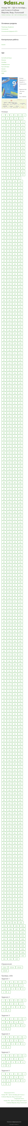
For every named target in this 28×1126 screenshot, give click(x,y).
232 (20, 287)
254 (9, 307)
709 (4, 684)
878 (9, 823)
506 (9, 515)
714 (9, 687)
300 (20, 343)
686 (9, 664)
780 (20, 740)
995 (15, 919)
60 (18, 151)
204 (20, 264)
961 (4, 892)
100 (18, 178)
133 (4, 207)
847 (15, 796)
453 (4, 472)
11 (21, 118)
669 (4, 651)
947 (15, 879)
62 (3, 155)
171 (15, 237)
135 (15, 207)
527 (15, 532)
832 (20, 783)
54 (13, 148)
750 (9, 717)
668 (20, 648)
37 (3, 138)
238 (9, 294)
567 (15, 565)
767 (15, 730)
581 (4, 578)
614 (9, 605)
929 (4, 866)
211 (15, 270)
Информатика (5, 64)
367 (15, 399)
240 (20, 294)
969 (4, 899)
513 (4, 522)
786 (9, 747)
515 (15, 522)
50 (18, 145)
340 (20, 376)
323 (15, 363)
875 (15, 820)
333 (4, 373)
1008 (22, 929)
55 (18, 148)
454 (9, 472)
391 (15, 419)
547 (15, 548)
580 (20, 575)
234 (9, 290)
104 (20, 181)
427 (15, 449)
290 (9, 337)
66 (23, 155)
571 (15, 568)
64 (13, 155)
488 (20, 499)
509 (4, 519)
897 (4, 839)
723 (15, 694)
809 (4, 767)
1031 (16, 949)
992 (20, 916)
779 (15, 740)
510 (9, 519)
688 (20, 664)
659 (15, 641)
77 (3, 164)
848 (20, 796)
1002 (10, 926)
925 (4, 863)
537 (4, 542)
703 (15, 677)
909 (4, 849)
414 (9, 439)
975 (15, 902)
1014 (10, 935)
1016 (22, 935)
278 (9, 327)
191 (15, 254)
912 (20, 849)
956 (20, 886)
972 (20, 899)
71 (23, 158)
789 (4, 750)
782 (9, 744)
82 (3, 168)
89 (13, 171)
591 (15, 585)
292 (20, 337)
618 (9, 608)
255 (15, 307)
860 (20, 806)
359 (15, 393)
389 (4, 419)
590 (9, 585)
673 (4, 654)
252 (20, 303)
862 (9, 810)
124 (20, 198)
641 (4, 628)
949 (4, 883)
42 (3, 141)
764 (20, 727)
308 (20, 350)
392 (20, 419)
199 (15, 260)
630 (9, 618)
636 (20, 621)
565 (4, 565)
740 (20, 707)
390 (9, 419)
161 (4, 231)
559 (15, 558)
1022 (10, 942)
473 (4, 489)
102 (9, 181)
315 (15, 356)
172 (20, 237)
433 (4, 456)
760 (20, 724)
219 (15, 277)
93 (8, 174)
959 (15, 889)
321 (4, 363)
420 (20, 442)
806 (9, 763)
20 (18, 125)
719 (15, 691)
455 (15, 472)
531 (15, 535)
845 (4, 796)
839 (15, 790)
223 (15, 280)
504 (20, 512)
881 (4, 826)
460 (20, 475)
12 (3, 121)
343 (15, 380)
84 (13, 168)
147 (15, 217)
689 (4, 667)
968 (20, 896)
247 (15, 300)
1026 (10, 945)
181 (4, 247)
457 (4, 475)
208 (20, 267)
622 (9, 611)
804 (20, 760)
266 (9, 317)
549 (4, 552)
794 (9, 753)
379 (15, 409)
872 (20, 816)
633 (4, 621)
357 (4, 393)
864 (20, 810)
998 (9, 922)
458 (9, 475)
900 (20, 839)
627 (15, 614)
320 (20, 360)
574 (9, 571)
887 (15, 830)
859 (15, 806)
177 (4, 244)
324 (20, 363)
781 (4, 744)
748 (20, 714)
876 (20, 820)
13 (8, 121)
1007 (16, 929)
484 (20, 495)
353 (4, 389)
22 (3, 128)
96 (23, 174)
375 (15, 406)
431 (15, 452)
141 (4, 214)
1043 (16, 959)
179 (15, 244)
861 (4, 810)
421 (4, 446)
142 (9, 214)
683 (15, 661)
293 (4, 340)
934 (9, 869)
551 (15, 552)
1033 (4, 952)
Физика (3, 60)
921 (4, 859)
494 (9, 505)
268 (20, 317)
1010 (10, 932)
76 (23, 161)
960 (20, 889)
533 (4, 538)
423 (15, 446)
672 (20, 651)
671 (15, 651)
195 (15, 257)
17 (3, 125)
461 (4, 479)
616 (20, 605)
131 (15, 204)
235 (15, 290)
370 (9, 403)
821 (4, 777)
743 (15, 710)
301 (4, 346)
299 (15, 343)
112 (20, 188)
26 (23, 128)
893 (4, 836)
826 (9, 780)
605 (4, 598)
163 (15, 231)
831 (15, 783)
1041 (4, 959)
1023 (16, 942)
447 (15, 466)
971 (15, 899)
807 (15, 763)
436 (20, 456)
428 (20, 449)
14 (13, 121)
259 (15, 310)
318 (9, 360)
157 (4, 227)
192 (20, 254)
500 (20, 509)
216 (20, 274)
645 (4, 631)
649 (4, 634)
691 (15, 667)
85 (18, 168)
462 (9, 479)
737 (4, 707)
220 (20, 277)
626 (9, 614)
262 (9, 313)
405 (4, 432)
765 (4, 730)
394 (9, 423)
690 (9, 667)
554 (9, 555)
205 (4, 267)
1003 (16, 926)
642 (9, 628)
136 (20, 207)
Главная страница (5, 15)
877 (4, 823)
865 (4, 813)
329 (4, 370)
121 (4, 198)
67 (3, 158)
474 (9, 489)
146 (9, 217)
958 (9, 889)
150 (9, 221)
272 (20, 320)
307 (15, 350)
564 (20, 562)
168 (20, 234)
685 (4, 664)
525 (4, 532)
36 (23, 135)
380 (20, 409)
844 (20, 793)
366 (9, 399)
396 (20, 423)
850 (9, 800)
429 (4, 452)
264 (20, 313)
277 (4, 327)
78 (8, 164)
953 (4, 886)
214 (9, 274)
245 (4, 300)
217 (4, 277)
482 (9, 495)
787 (15, 747)
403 (15, 429)
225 (4, 284)
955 (15, 886)
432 (20, 452)
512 (20, 519)
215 (15, 274)
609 (4, 601)
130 (9, 204)
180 (20, 244)
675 (15, 654)
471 (15, 485)
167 (15, 234)
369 (4, 403)
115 (15, 191)
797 (4, 757)
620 (20, 608)
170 (9, 237)
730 (9, 701)
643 (15, 628)
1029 (4, 949)
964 (20, 892)
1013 (4, 935)
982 (9, 909)
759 (15, 724)
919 (15, 856)
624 (20, 611)
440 (20, 459)
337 (4, 376)
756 (20, 720)
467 (15, 482)
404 (20, 429)
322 (9, 363)
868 (20, 813)
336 (20, 373)
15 (18, 121)
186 (9, 250)
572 (20, 568)
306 (9, 350)
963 (15, 892)
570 (9, 568)
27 (3, 131)
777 (4, 740)
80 (18, 164)
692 (20, 667)
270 (9, 320)
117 (4, 194)
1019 (16, 939)
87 (3, 171)
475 (15, 489)
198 (9, 260)
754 (9, 720)
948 (20, 879)
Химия (3, 44)
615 (15, 605)
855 (15, 803)
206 (9, 267)
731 (15, 701)
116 (20, 191)
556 (20, 555)
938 (9, 873)
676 (20, 654)
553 (4, 555)
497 (4, 509)
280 (20, 327)
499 (15, 509)
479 (15, 492)
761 (4, 727)
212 (20, 270)
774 (9, 737)
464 (20, 479)
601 (4, 595)
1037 (4, 955)
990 (9, 916)
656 (20, 638)
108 (20, 184)
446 (9, 466)
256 (20, 307)
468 (20, 482)
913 (4, 853)
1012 (22, 932)
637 (4, 624)
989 (4, 916)
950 (9, 883)
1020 (22, 939)
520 (20, 525)
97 (3, 178)
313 (4, 356)
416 (20, 439)
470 (9, 485)
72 (3, 161)
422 (9, 446)
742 (9, 710)
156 (20, 224)
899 (15, 839)
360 (20, 393)
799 (15, 757)
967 (15, 896)
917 (4, 856)
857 (4, 806)
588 (20, 581)
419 (15, 442)
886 (9, 830)
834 (9, 787)
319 (15, 360)
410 (9, 436)
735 (15, 704)
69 (13, 158)
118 (9, 194)
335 (15, 373)
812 (20, 767)
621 (4, 611)
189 (4, 254)
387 (15, 416)
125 (4, 201)
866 (9, 813)
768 (20, 730)
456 (20, 472)
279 (15, 327)
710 (9, 684)
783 (15, 744)
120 (20, 194)
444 (20, 462)
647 (15, 631)
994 (9, 919)
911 (15, 849)
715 (15, 687)
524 (20, 528)
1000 (20, 922)
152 (20, 221)
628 (20, 614)
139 (15, 211)
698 (9, 674)
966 (9, 896)
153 (4, 224)
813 (4, 770)
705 (4, 681)
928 (20, 863)
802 (9, 760)
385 (4, 416)
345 (4, 383)
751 (15, 717)
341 (4, 380)
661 (4, 644)
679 (15, 657)
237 (4, 294)
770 (9, 734)
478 (9, 492)
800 (20, 757)
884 (20, 826)
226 (9, 284)
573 (4, 571)
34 (13, 135)
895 (15, 836)
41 (23, 138)
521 (4, 528)
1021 (4, 942)
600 (20, 591)
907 (15, 846)
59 (13, 151)
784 (20, 744)
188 (20, 250)
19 (13, 125)
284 (20, 330)
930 (9, 866)
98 (8, 178)
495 (15, 505)
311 (15, 353)
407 (15, 432)
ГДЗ (12, 15)
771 (15, 734)
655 (15, 638)
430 (9, 452)
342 (9, 380)
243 (15, 297)
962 (9, 892)
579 (15, 575)
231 (15, 287)
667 (15, 648)
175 (15, 241)
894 (9, 836)
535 (15, 538)
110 (9, 188)
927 (15, 863)
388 (20, 416)
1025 (4, 945)
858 (9, 806)
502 (9, 512)
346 (9, 383)
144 (20, 214)
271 (15, 320)
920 (20, 856)
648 (20, 631)
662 (9, 644)
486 (9, 499)
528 (20, 532)
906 (9, 846)
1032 (22, 949)
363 (15, 396)
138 (9, 211)
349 (4, 386)
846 (9, 796)
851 (15, 800)
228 (20, 284)
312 (20, 353)
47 (3, 145)
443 (15, 462)
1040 (22, 955)
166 (9, 234)
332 (20, 370)
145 (4, 217)
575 (15, 571)
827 (15, 780)
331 (15, 370)
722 (9, 694)
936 (20, 869)
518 (9, 525)
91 (23, 171)
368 (20, 399)
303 (15, 346)
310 (9, 353)
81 (23, 164)
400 (20, 426)
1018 (10, 939)
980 (20, 906)
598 (9, 591)
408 (20, 432)
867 (15, 813)
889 (4, 833)
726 (9, 697)
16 (23, 121)
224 (20, 280)
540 (20, 542)
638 (9, 624)
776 (20, 737)
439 (15, 459)
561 (4, 562)
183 (15, 247)
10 (16, 118)
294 (9, 340)
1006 (10, 929)
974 (9, 902)
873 (4, 820)
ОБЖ (2, 73)
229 (4, 287)
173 (4, 241)
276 (20, 323)
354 (9, 389)
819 (15, 773)
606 (9, 598)
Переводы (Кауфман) (7, 27)
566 (9, 565)
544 (20, 545)
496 (20, 505)
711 (15, 684)
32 (3, 135)
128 (20, 201)
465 (4, 482)
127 (15, 201)
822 (9, 777)
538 (9, 542)
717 (4, 691)
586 (9, 581)
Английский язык (6, 58)
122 (9, 198)
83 (8, 168)
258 (9, 310)
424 (20, 446)
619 (15, 608)
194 (9, 257)
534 (9, 538)
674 (9, 654)
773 (4, 737)
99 (13, 178)
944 (20, 876)
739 (15, 707)
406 (9, 432)
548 (20, 548)
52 (3, 148)
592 (20, 585)
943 (15, 876)
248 (20, 300)
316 (20, 356)
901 (4, 843)
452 (20, 469)
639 (15, 624)
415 (15, 439)
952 (20, 883)
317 (4, 360)
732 (20, 701)
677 (4, 657)
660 (20, 641)
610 (9, 601)
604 (20, 595)
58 (8, 151)
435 (15, 456)
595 (15, 588)
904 (20, 843)
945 (4, 879)
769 (4, 734)
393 (4, 423)
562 (9, 562)
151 (15, 221)
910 (9, 849)
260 (20, 310)
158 (9, 227)
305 (4, 350)
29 (13, 131)
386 (9, 416)
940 (20, 873)
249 (4, 303)
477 (4, 492)
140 (20, 211)
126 (9, 201)
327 (15, 366)
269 (4, 320)
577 (4, 575)
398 (9, 426)
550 (9, 552)
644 (20, 628)
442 (9, 462)
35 (18, 135)
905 (4, 846)
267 (15, 317)
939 (15, 873)
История (3, 71)
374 (9, 406)
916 (20, 853)
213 (4, 274)
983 (15, 909)
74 (13, 161)
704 (20, 677)
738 (9, 707)
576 (20, 571)
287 (15, 333)
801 (4, 760)
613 (4, 605)
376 (20, 406)
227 (15, 284)
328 (20, 366)
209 (4, 270)
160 (20, 227)
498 (9, 509)
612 (20, 601)
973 (4, 902)
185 (4, 250)
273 (4, 323)
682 (9, 661)
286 (9, 333)
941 (4, 876)
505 (4, 515)
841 (4, 793)
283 (15, 330)
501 (4, 512)
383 (15, 413)
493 (4, 505)
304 (20, 346)
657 (4, 641)
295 (15, 340)
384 (20, 413)
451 (15, 469)
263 (15, 313)
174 (9, 241)
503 (15, 512)
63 (8, 155)
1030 (10, 949)
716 (20, 687)
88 (8, 171)
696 (20, 671)
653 (4, 638)
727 (15, 697)
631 (15, 618)
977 (4, 906)
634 (9, 621)
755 (15, 720)
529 (4, 535)
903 (15, 843)
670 (9, 651)
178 (9, 244)
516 (20, 522)
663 (15, 644)
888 (20, 830)
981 (4, 909)
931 (15, 866)
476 (20, 489)
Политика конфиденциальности (14, 1121)
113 (4, 191)
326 (9, 366)
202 (9, 264)
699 (15, 674)
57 (3, 151)
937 (4, 873)
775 (15, 737)
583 (15, 578)
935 (15, 869)
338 (9, 376)
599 (15, 591)
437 (4, 459)
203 (15, 264)
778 (9, 740)
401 (4, 429)
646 (9, 631)
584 (20, 578)
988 (20, 912)
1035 (16, 952)
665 (4, 648)
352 (20, 386)
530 (9, 535)
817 (4, 773)
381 (4, 413)
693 (4, 671)
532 (20, 535)
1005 (4, 929)
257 (4, 310)
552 (20, 552)
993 (4, 919)
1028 (22, 945)
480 (20, 492)
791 (15, 750)
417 (4, 442)
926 (9, 863)
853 (4, 803)
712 (20, 684)
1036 (22, 952)
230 (9, 287)
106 (9, 184)
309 (4, 353)
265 (4, 317)
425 (4, 449)
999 (15, 922)
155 (15, 224)
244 (20, 297)
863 (15, 810)
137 (4, 211)
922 (9, 859)
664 (20, 644)
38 (8, 138)
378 (9, 409)
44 (13, 141)
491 (15, 502)
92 (3, 174)
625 (4, 614)
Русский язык (5, 66)
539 (15, 542)
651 (15, 634)
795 (15, 753)
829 (4, 783)
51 (23, 145)
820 (20, 773)
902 (9, 843)
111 (15, 188)
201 (4, 264)
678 (9, 657)
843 (15, 793)
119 (15, 194)
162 (9, 231)
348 (20, 383)
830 (9, 783)
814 (9, 770)
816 (20, 770)
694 (9, 671)
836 (20, 787)
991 (15, 916)
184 (20, 247)
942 (9, 876)
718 (9, 691)
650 (9, 634)
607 (15, 598)
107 (15, 184)
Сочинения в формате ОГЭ (9, 31)
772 (20, 734)
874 (9, 820)
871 (15, 816)
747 (15, 714)
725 (4, 697)
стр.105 (19, 967)
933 (4, 869)
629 (4, 618)
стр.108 (5, 970)
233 (4, 290)
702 (9, 677)
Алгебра (3, 62)
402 (9, 429)
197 (4, 260)
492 (20, 502)
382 (9, 413)
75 (18, 161)
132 (20, 204)
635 (15, 621)
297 (4, 343)
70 (18, 158)
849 (4, 800)
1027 (16, 945)
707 (15, 681)
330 (9, 370)
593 (4, 588)
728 (20, 697)
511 (15, 519)
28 (8, 131)
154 (9, 224)
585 (4, 581)
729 (4, 701)
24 (13, 128)
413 (4, 439)
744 (20, 710)
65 (18, 155)
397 (4, 426)
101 (4, 181)
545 (4, 548)
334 (9, 373)
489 (4, 502)
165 (4, 234)
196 (20, 257)
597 (4, 591)
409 (4, 436)
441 (4, 462)
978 (9, 906)
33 (8, 135)
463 (15, 479)
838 (9, 790)
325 (4, 366)
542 (9, 545)
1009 (4, 932)
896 (20, 836)
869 (4, 816)
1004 (22, 926)
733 (4, 704)
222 (9, 280)
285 (4, 333)
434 (9, 456)
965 (4, 896)
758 (9, 724)
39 (13, 138)
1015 (16, 935)
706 (9, 681)
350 (9, 386)
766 (9, 730)
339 (15, 376)
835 (15, 787)
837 (4, 790)
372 (20, 403)
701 (4, 677)
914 (9, 853)
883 (15, 826)
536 (20, 538)
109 (4, 188)
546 (9, 548)
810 (9, 767)
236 (20, 290)
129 (4, 204)
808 (20, 763)
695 (15, 671)
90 (18, 171)
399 (15, 426)
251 (15, 303)
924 (20, 859)
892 (20, 833)
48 (8, 145)
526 (9, 532)
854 (9, 803)
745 (4, 714)
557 (4, 558)
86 (23, 168)
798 (9, 757)
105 (4, 184)
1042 (10, 959)
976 (20, 902)
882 (9, 826)
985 (4, 912)
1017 (4, 939)
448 (20, 466)
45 (18, 141)
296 (20, 340)
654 (9, 638)
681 (4, 661)
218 (9, 277)
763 (15, 727)
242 (9, 297)
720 (20, 691)
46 (23, 141)
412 (20, 436)
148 (20, 217)
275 (15, 323)
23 (8, 128)
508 (20, 515)
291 (15, 337)
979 (15, 906)
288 (20, 333)
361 (4, 396)
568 (20, 565)
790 (9, 750)
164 (20, 231)
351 (15, 386)
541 (4, 545)
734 (9, 704)
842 (9, 793)
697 (4, 674)
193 (4, 257)
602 (9, 595)
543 (15, 545)
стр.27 (4, 967)
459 (15, 475)
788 (20, 747)
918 (9, 856)
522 (9, 528)
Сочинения (4, 29)
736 (20, 704)
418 (9, 442)
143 (15, 214)
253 (4, 307)
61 (23, 151)
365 (4, 399)
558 (9, 558)
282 (9, 330)
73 (8, 161)
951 (15, 883)
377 (4, 409)
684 (20, 661)
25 (18, 128)
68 (8, 158)
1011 (16, 932)
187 (15, 250)
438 (9, 459)
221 (4, 280)
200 (20, 260)
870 (9, 816)
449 (4, 469)
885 (4, 830)
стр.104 (12, 967)
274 (9, 323)
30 (18, 131)
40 (18, 138)
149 (4, 221)
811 (15, 767)
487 (15, 499)
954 (9, 886)
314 (9, 356)
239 (15, 294)
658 (9, 641)
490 (9, 502)
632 (20, 618)
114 (9, 191)
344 (20, 380)
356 (20, 389)
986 (9, 912)
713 (4, 687)
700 (20, 674)
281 (4, 330)
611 (15, 601)
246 (9, 300)
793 (4, 753)
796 (20, 753)
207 (15, 267)
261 (4, 313)
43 (8, 141)
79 (13, 164)
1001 (4, 926)
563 (15, 562)
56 (23, 148)
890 (9, 833)
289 (4, 337)
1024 (22, 942)
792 (20, 750)
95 (18, 174)
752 (20, 717)
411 (15, 436)
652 (20, 634)
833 (4, 787)
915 (15, 853)
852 (20, 800)
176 (20, 241)
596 (20, 588)
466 (9, 482)
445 (4, 466)
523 (15, 528)
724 (20, 694)
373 (4, 406)
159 (15, 227)
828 (20, 780)
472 (20, 485)
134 (9, 207)
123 (15, 198)
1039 (16, 955)
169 (4, 237)
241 (4, 297)
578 (9, 575)
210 (9, 270)
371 (15, 403)
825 (4, 780)
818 (9, 773)
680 (20, 657)
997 (4, 922)
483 (15, 495)
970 (9, 899)
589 (4, 585)
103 (15, 181)
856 (20, 803)
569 (4, 568)
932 (20, 866)
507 (15, 515)
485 (4, 499)
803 (15, 760)
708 (20, 681)
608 (20, 598)
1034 (10, 952)
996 (20, 919)
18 (8, 125)
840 (20, 790)
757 (4, 724)
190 (9, 254)
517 (4, 525)
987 (15, 912)
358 (9, 393)
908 (20, 846)
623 (15, 611)
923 (15, 859)
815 (15, 770)
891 (15, 833)
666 (9, 648)
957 (4, 889)
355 (15, 389)
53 (8, 148)
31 (23, 131)
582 (9, 578)
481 (4, 495)
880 (20, 823)
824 (20, 777)
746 (9, 714)
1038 (10, 955)
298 (9, 343)
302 (9, 346)
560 (20, 558)
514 (9, 522)
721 (4, 694)
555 (15, 555)
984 (20, 909)
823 (15, 777)
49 (13, 145)
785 (4, 747)
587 (15, 581)
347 (15, 383)
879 (15, 823)
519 (15, 525)
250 (9, 303)
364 (20, 396)
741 (4, 710)
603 (15, 595)
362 (9, 396)
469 (4, 485)
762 (9, 727)
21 (23, 125)
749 (4, 717)
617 (4, 608)
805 (4, 763)
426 (9, 449)
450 (9, 469)
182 (9, 247)
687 (15, 664)
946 (9, 879)
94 (13, 174)
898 (9, 839)
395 (15, 423)
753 (4, 720)
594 (9, 588)
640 (20, 624)
